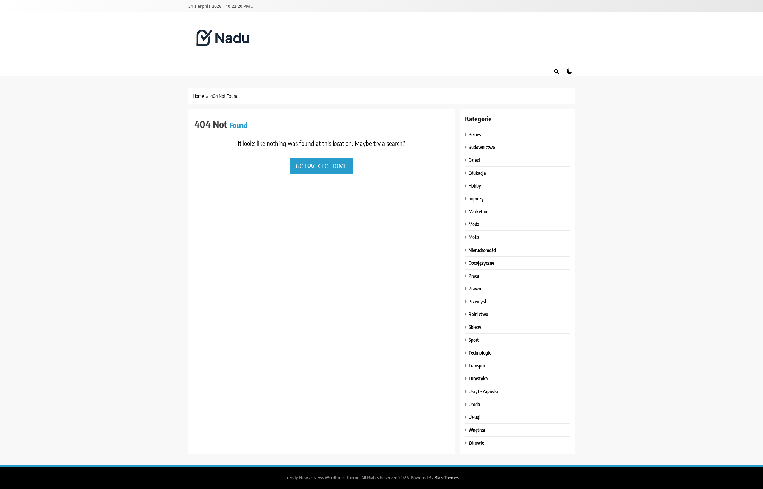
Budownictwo (482, 147)
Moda (474, 224)
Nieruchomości (482, 250)
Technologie (480, 352)
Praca (474, 276)
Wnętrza (477, 430)
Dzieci (474, 160)
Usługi (474, 417)
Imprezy (476, 198)
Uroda (474, 404)
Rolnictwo (478, 314)
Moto (474, 237)
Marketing (478, 211)
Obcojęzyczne (481, 263)
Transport (478, 365)
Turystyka (478, 378)
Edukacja (477, 173)
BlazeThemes (447, 477)
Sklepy (475, 327)
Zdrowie (476, 443)
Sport (474, 340)
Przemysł (477, 301)
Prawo (475, 288)
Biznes (475, 134)
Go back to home (321, 166)
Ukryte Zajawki (483, 391)
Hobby (475, 185)
